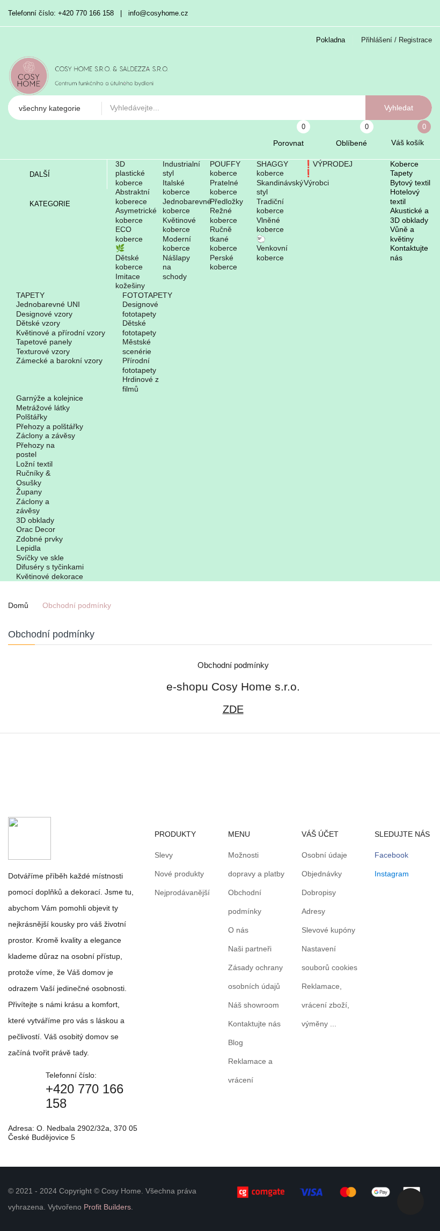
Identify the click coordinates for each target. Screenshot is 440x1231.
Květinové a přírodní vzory (60, 332)
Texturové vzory (43, 351)
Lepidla (28, 548)
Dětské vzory (38, 323)
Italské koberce (176, 187)
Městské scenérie (136, 346)
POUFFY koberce (225, 169)
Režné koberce (223, 215)
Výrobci (316, 182)
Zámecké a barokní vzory (59, 360)
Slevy (164, 855)
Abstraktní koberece (132, 196)
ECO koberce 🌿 (129, 238)
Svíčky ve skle (40, 557)
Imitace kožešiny (130, 281)
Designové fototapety (140, 309)
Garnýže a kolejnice (49, 398)
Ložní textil (34, 464)
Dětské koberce (129, 262)
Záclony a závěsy (45, 435)
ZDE (233, 709)
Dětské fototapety (139, 328)
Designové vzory (44, 314)
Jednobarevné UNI (48, 304)
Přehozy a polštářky (49, 426)
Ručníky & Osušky (33, 478)
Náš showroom (253, 1005)
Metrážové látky (43, 407)
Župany (29, 491)
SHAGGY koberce (272, 169)
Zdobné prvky (39, 539)
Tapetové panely (44, 341)
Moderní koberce (177, 244)
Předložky (226, 201)
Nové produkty (179, 873)
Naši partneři (250, 948)
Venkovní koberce (272, 253)
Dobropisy (319, 892)
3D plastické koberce (130, 173)
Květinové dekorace (49, 576)
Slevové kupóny (328, 930)
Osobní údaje (324, 855)
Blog (235, 1042)
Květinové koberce (179, 225)
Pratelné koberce (224, 187)
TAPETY (30, 295)
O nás (238, 930)
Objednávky (322, 873)
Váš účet (320, 834)
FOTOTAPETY (147, 295)
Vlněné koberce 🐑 (270, 229)
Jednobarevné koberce (187, 206)
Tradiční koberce (270, 206)
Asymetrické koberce (136, 215)
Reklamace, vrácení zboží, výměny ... (325, 1005)
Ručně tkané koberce (223, 238)
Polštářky (31, 416)
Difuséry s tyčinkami (50, 566)
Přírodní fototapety (139, 365)
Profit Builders (107, 1207)
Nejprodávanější (182, 892)
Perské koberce (223, 262)
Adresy (313, 911)
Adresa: (22, 1128)
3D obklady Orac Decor (35, 525)
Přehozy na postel (35, 450)
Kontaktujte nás (254, 1023)
